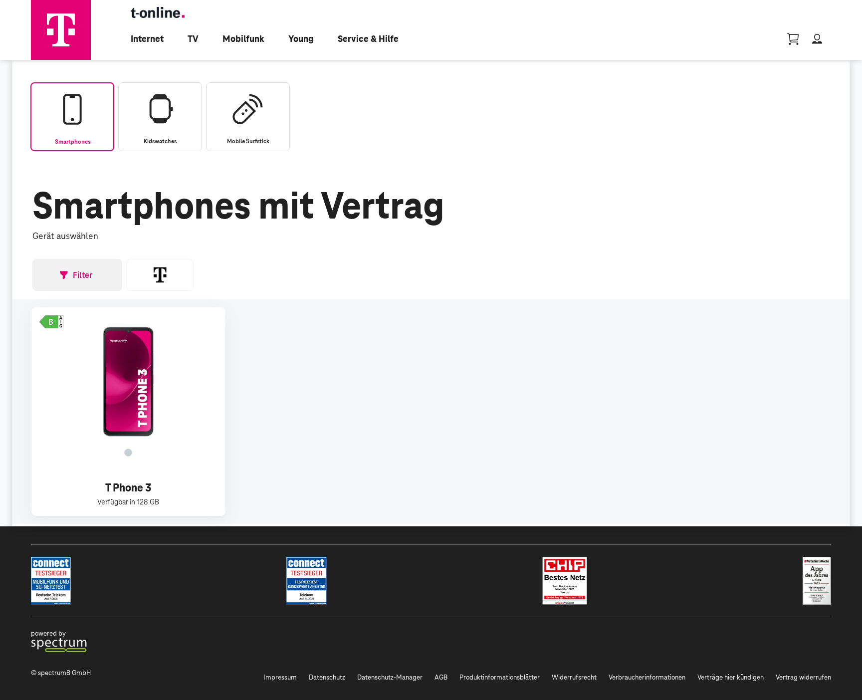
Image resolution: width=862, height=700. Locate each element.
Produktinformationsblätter (499, 677)
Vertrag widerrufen (803, 677)
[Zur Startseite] (61, 30)
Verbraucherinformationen (647, 677)
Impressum (280, 677)
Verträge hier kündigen (730, 677)
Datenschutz (327, 677)
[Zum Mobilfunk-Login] (817, 39)
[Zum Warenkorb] (793, 39)
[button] (51, 321)
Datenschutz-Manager (390, 677)
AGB (440, 677)
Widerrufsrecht (574, 677)
